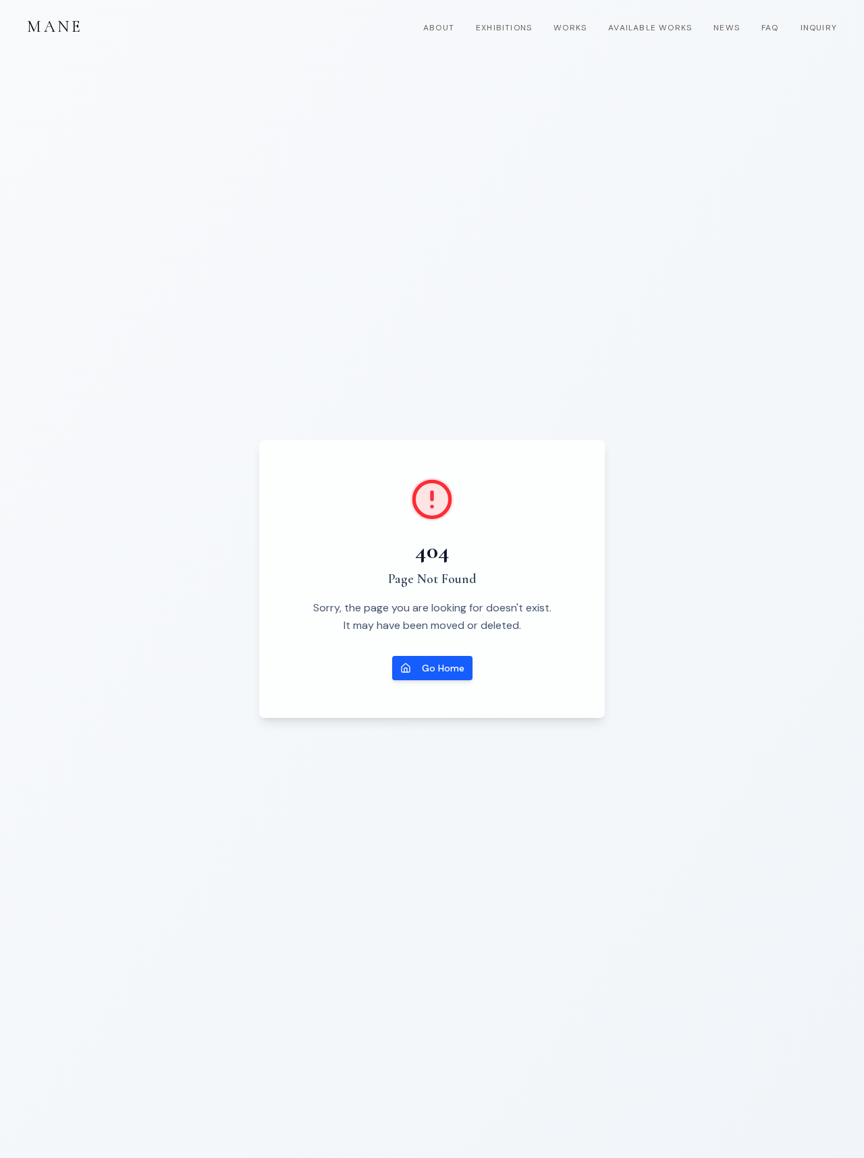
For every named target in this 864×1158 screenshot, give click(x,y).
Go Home (443, 668)
